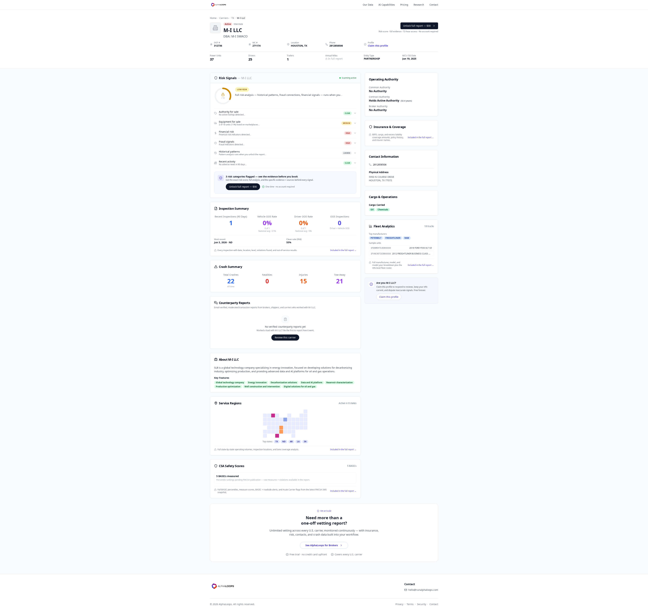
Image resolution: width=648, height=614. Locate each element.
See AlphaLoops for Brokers (321, 545)
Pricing (404, 4)
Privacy (399, 604)
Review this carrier (285, 337)
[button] (285, 113)
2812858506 (336, 45)
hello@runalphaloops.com (423, 589)
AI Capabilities (387, 4)
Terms (410, 604)
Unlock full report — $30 (417, 25)
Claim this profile (388, 296)
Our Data (368, 4)
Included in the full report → (343, 250)
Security (421, 604)
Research (419, 4)
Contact (433, 4)
